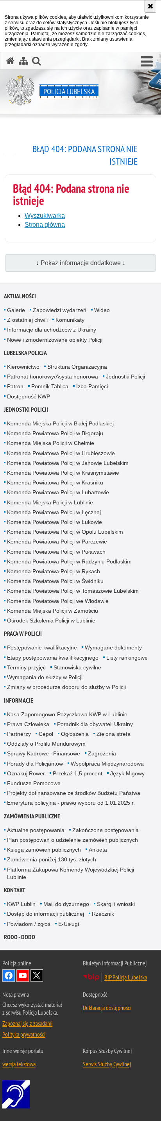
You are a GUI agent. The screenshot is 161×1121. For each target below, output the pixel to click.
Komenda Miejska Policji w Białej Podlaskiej (60, 423)
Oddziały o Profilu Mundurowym (46, 744)
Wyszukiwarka (45, 215)
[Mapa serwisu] (23, 61)
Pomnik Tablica (49, 386)
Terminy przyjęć (26, 667)
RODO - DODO (19, 937)
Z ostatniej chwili (27, 320)
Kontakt (14, 890)
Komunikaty (69, 320)
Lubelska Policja (25, 353)
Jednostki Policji (125, 376)
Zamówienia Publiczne (32, 816)
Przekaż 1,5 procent (77, 773)
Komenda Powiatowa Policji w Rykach (53, 571)
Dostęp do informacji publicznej (45, 914)
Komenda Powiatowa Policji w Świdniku (55, 581)
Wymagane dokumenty (113, 647)
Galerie (16, 310)
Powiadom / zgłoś (28, 924)
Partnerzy (19, 734)
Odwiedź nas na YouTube (22, 975)
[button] (147, 62)
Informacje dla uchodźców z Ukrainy (51, 329)
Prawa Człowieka (28, 724)
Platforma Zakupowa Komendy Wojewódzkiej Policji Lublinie (70, 873)
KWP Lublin (21, 904)
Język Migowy (127, 773)
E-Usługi (68, 924)
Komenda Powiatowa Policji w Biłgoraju (55, 433)
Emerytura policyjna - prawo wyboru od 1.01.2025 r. (71, 803)
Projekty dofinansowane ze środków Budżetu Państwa (73, 793)
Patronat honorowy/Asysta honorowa (52, 376)
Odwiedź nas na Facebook (8, 975)
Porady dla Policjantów (35, 763)
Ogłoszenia (75, 734)
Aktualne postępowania (35, 830)
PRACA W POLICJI (23, 634)
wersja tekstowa (19, 1064)
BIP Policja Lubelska (125, 977)
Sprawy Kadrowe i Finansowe (43, 753)
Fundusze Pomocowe (34, 783)
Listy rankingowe (127, 658)
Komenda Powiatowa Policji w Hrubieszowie (61, 453)
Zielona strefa (114, 734)
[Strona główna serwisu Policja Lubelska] (10, 61)
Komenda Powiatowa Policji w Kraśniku (55, 482)
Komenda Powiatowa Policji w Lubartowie (58, 492)
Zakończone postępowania (105, 830)
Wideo (102, 310)
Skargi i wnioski (116, 904)
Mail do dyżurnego (66, 904)
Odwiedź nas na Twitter (36, 975)
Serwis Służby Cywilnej (107, 1064)
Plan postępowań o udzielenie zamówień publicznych (72, 840)
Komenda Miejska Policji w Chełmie (50, 443)
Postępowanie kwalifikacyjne (42, 647)
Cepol (46, 734)
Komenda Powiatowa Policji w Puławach (56, 552)
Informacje (18, 700)
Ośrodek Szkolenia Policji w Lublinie (51, 620)
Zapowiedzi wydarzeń (59, 310)
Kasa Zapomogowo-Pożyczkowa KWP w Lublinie (67, 714)
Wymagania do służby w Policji (44, 677)
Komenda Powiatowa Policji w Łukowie (54, 522)
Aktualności (20, 296)
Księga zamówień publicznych (44, 850)
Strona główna (45, 224)
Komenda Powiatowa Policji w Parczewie (57, 541)
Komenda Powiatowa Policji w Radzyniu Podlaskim (69, 561)
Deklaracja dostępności (107, 1008)
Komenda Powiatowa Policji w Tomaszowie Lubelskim (73, 591)
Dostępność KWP (28, 396)
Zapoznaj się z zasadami (27, 1023)
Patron (15, 386)
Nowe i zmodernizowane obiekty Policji (54, 340)
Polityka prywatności (23, 1034)
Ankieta (98, 850)
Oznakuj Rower (26, 773)
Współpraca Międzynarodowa (107, 763)
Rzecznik (103, 914)
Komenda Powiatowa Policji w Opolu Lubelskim (65, 532)
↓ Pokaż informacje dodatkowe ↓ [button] (80, 263)
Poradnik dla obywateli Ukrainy (95, 724)
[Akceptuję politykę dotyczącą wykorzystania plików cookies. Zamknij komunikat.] (150, 6)
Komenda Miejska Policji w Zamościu (52, 611)
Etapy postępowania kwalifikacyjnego (52, 658)
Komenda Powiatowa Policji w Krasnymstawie (63, 473)
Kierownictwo (23, 367)
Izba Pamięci (92, 386)
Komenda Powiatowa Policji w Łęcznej (54, 512)
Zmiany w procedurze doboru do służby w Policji (66, 687)
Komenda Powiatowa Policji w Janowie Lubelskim (68, 463)
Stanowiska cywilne (77, 667)
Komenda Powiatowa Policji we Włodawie (58, 601)
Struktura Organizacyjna (77, 367)
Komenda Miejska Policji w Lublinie (50, 502)
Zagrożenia (102, 753)
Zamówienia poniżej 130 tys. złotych (51, 859)
